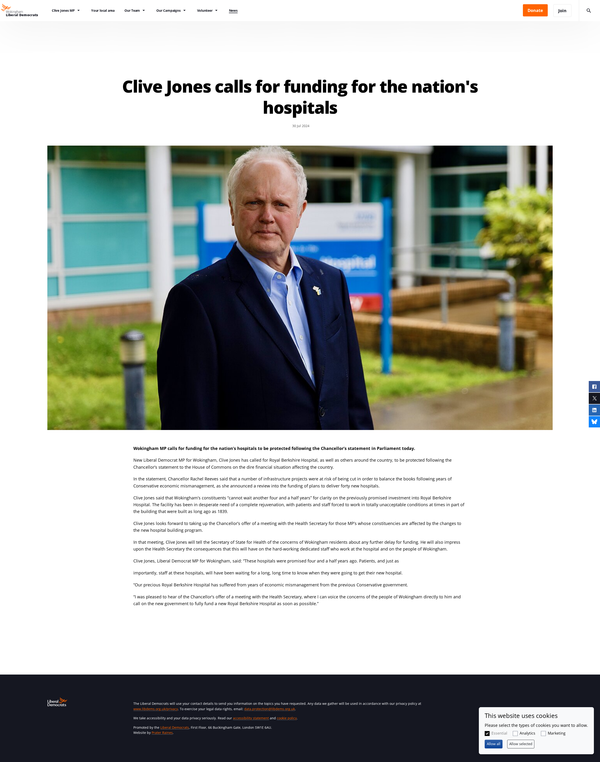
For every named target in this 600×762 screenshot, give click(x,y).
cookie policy (287, 718)
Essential (499, 733)
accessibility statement (251, 718)
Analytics (527, 733)
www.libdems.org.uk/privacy (155, 709)
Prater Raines (162, 732)
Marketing (557, 733)
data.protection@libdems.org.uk (269, 709)
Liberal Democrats (174, 727)
